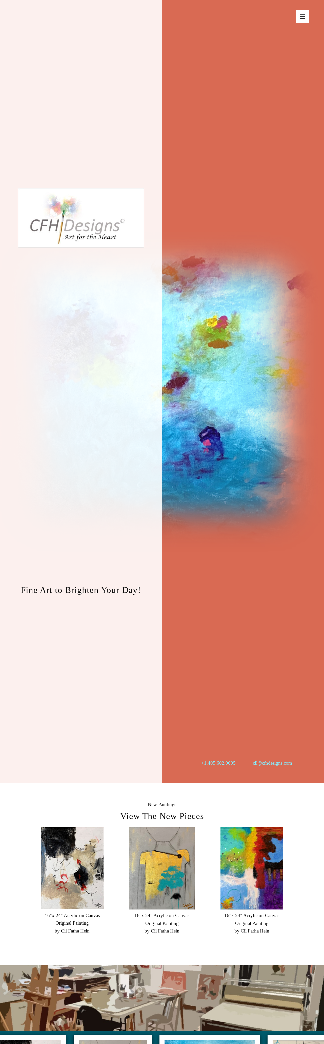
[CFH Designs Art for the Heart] (81, 194)
